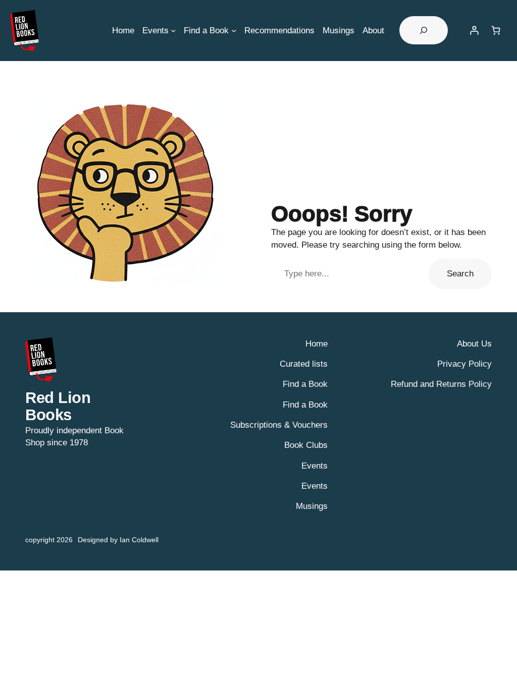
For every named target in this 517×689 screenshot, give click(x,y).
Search (460, 273)
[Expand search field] (423, 30)
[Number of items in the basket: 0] (496, 30)
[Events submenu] (173, 30)
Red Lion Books (57, 406)
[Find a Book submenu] (233, 30)
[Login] (474, 30)
